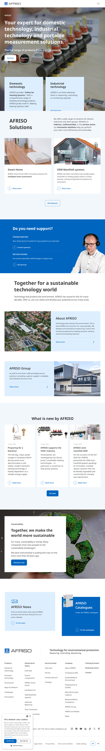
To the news (20, 623)
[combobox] (27, 716)
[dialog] (17, 731)
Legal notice (38, 744)
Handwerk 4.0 (30, 690)
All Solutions (52, 203)
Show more (17, 188)
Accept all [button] (10, 741)
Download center (92, 668)
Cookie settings (81, 744)
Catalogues (9, 692)
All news (52, 493)
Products (24, 58)
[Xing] (99, 728)
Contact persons (23, 247)
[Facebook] (76, 728)
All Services (22, 265)
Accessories (9, 683)
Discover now (19, 562)
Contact (88, 672)
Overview (28, 671)
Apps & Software (11, 687)
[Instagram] (72, 728)
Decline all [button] (24, 741)
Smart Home (15, 169)
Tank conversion (31, 709)
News (67, 716)
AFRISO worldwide (72, 711)
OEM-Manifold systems (70, 169)
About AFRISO (66, 318)
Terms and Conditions (65, 744)
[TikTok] (90, 728)
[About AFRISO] (28, 331)
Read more (17, 483)
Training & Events (92, 663)
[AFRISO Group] (77, 378)
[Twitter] (94, 728)
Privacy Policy (50, 744)
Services (10, 58)
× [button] (30, 716)
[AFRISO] (13, 3)
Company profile (71, 673)
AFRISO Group (20, 368)
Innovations (9, 697)
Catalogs (48, 682)
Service (47, 673)
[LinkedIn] (85, 728)
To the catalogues (87, 630)
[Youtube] (81, 728)
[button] (17, 745)
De (98, 744)
